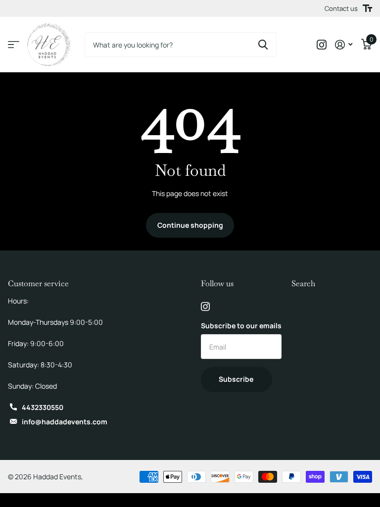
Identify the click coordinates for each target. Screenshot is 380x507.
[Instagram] (205, 306)
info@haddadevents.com (64, 421)
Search (303, 283)
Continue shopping (190, 225)
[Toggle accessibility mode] (367, 8)
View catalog (13, 45)
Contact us (341, 8)
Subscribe (237, 379)
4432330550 (42, 407)
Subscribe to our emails (241, 325)
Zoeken (263, 44)
